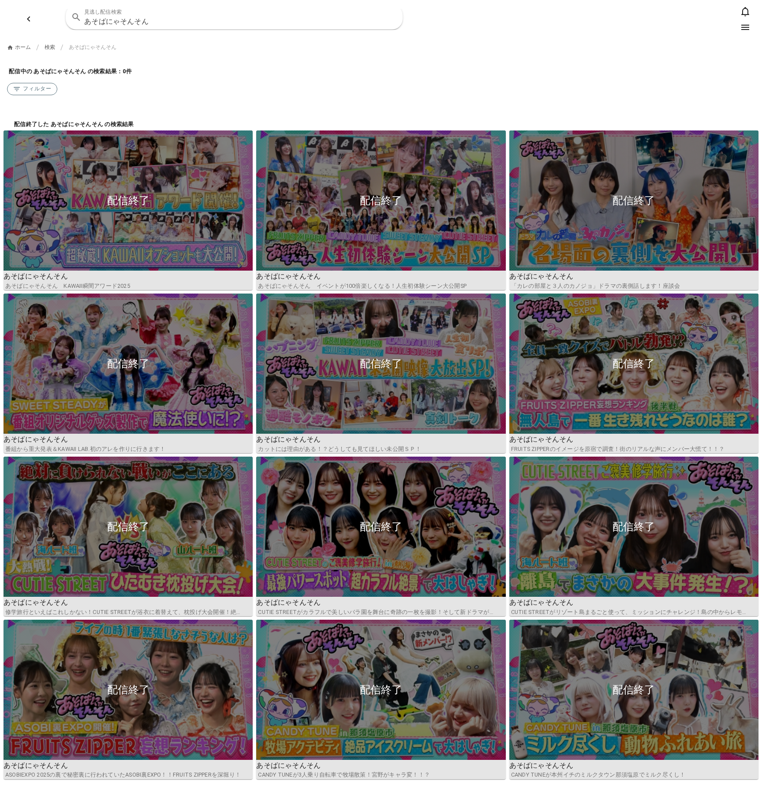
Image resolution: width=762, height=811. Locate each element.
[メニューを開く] (745, 27)
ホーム (23, 47)
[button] (390, 17)
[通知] (745, 11)
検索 (50, 47)
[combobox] (234, 17)
